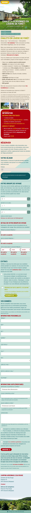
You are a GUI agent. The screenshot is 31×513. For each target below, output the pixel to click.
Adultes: (3, 196)
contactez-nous (16, 269)
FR (24, 2)
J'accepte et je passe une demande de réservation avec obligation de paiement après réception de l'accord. (15, 443)
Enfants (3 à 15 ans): (6, 203)
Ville (2, 351)
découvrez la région (13, 55)
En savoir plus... (10, 295)
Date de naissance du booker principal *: (11, 247)
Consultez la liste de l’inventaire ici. (14, 123)
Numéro (3, 338)
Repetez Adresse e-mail (7, 371)
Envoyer (5, 449)
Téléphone (4, 378)
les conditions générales (14, 442)
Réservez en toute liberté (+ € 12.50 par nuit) (17, 291)
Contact (3, 484)
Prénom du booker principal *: (8, 230)
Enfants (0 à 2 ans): (6, 209)
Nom (2, 324)
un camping (11, 43)
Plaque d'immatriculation (8, 393)
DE (29, 2)
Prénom (3, 318)
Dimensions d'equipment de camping (10, 386)
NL (22, 2)
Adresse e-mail (5, 364)
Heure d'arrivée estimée (7, 403)
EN (27, 2)
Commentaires (4, 413)
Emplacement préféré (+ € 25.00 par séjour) (16, 279)
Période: (3, 167)
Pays (2, 358)
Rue (2, 331)
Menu (6, 2)
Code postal (4, 344)
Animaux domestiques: (6, 216)
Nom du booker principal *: (7, 238)
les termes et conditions (18, 464)
